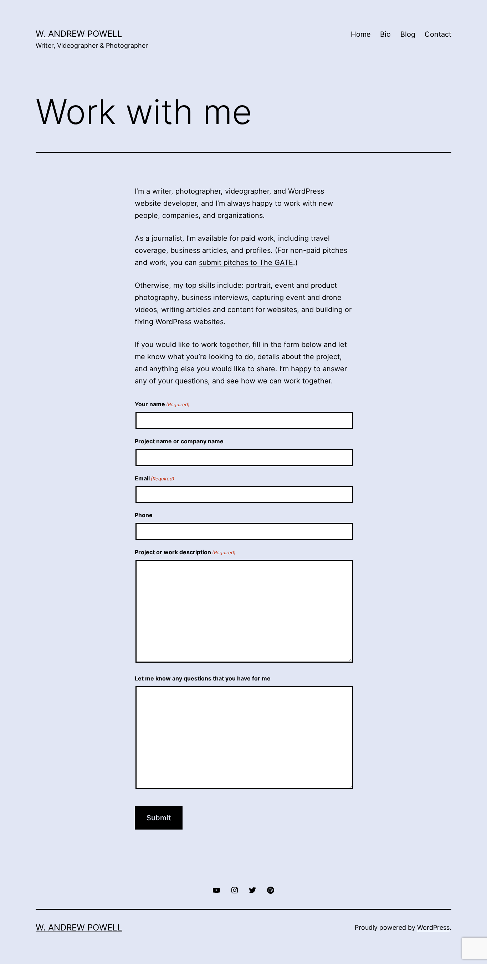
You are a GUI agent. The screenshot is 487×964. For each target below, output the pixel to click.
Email (154, 478)
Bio (385, 34)
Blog (407, 34)
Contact (438, 34)
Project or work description (185, 552)
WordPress (433, 927)
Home (361, 34)
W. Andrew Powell (79, 34)
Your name (162, 404)
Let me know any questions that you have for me (203, 678)
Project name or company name (179, 441)
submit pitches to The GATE (246, 262)
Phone (144, 515)
